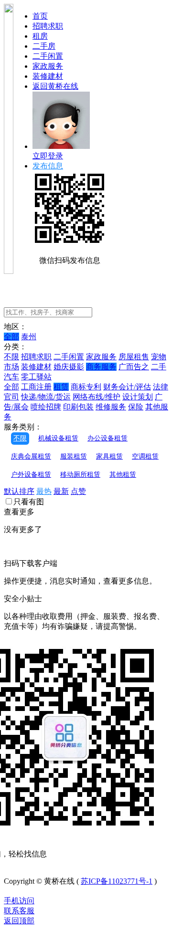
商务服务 (101, 367)
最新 (61, 491)
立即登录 (47, 156)
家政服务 (47, 66)
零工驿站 (36, 377)
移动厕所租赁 (80, 474)
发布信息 (47, 166)
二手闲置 (47, 56)
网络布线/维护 (96, 397)
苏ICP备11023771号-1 (116, 881)
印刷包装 (78, 407)
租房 (40, 36)
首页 (40, 16)
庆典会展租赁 (31, 456)
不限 (11, 357)
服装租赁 (73, 456)
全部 (11, 337)
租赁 (61, 387)
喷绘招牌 (46, 407)
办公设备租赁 (107, 438)
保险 (135, 407)
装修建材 (47, 76)
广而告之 (133, 367)
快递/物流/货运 (46, 397)
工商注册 (36, 387)
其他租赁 (122, 474)
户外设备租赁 (31, 474)
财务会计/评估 (127, 387)
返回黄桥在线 (55, 86)
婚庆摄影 (69, 367)
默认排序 (19, 491)
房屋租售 (133, 357)
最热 (44, 491)
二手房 (43, 46)
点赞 (78, 491)
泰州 (28, 337)
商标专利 (86, 387)
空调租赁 (145, 456)
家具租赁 (109, 456)
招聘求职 (47, 26)
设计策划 (137, 397)
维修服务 (111, 407)
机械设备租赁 (58, 438)
